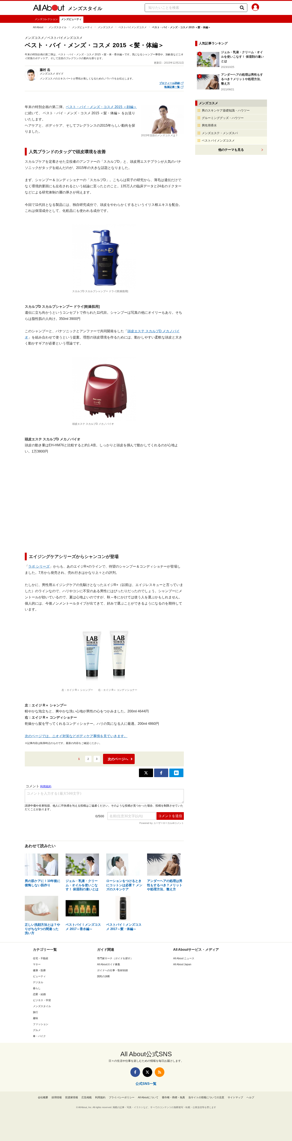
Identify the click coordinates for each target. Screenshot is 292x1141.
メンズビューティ (71, 19)
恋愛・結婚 (39, 994)
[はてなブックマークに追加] (176, 773)
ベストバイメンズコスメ (132, 27)
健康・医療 (39, 970)
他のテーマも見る (231, 149)
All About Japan (182, 964)
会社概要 (43, 1097)
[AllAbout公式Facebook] (135, 1072)
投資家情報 (71, 1097)
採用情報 (57, 1097)
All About (38, 27)
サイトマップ (235, 1097)
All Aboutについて (148, 1097)
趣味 (35, 1018)
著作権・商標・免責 (173, 1097)
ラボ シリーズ (39, 566)
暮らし (37, 988)
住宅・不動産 (40, 958)
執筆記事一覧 (172, 86)
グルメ (37, 1030)
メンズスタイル (85, 8)
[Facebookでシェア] (161, 773)
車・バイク (39, 1036)
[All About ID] (255, 7)
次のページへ (118, 759)
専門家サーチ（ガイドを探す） (115, 958)
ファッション (40, 1024)
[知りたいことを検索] (242, 7)
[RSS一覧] (159, 1072)
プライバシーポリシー (121, 1097)
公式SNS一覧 (146, 1083)
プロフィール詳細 (169, 83)
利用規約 (100, 1097)
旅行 (35, 1012)
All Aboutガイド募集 (108, 964)
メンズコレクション (46, 19)
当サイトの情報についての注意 (206, 1097)
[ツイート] (146, 773)
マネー (37, 964)
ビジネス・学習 (42, 1000)
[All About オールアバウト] (49, 8)
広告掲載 (86, 1097)
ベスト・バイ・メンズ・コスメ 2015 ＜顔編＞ (101, 107)
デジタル (38, 982)
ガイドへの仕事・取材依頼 (112, 970)
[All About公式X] (147, 1072)
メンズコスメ (105, 27)
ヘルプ (250, 1097)
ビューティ (39, 976)
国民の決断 (103, 976)
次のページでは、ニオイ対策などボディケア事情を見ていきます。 (76, 736)
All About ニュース (183, 958)
